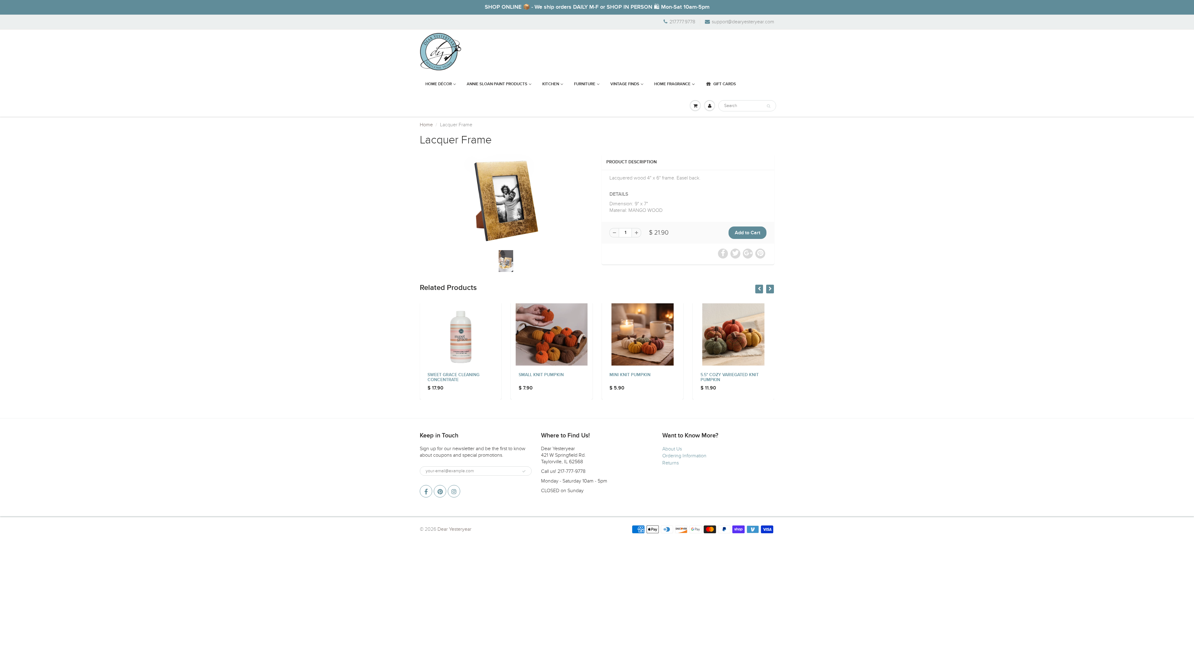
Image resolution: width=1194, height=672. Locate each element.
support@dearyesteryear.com (743, 22)
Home (426, 125)
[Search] (768, 106)
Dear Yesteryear (454, 529)
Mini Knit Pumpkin (539, 375)
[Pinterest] (440, 491)
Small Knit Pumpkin (450, 375)
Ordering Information (684, 456)
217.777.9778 (682, 22)
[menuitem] (440, 84)
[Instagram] (454, 491)
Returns (670, 463)
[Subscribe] (524, 471)
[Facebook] (426, 491)
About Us (672, 449)
